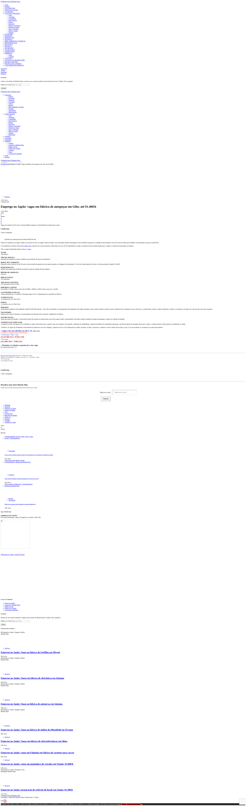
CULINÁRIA (9, 12)
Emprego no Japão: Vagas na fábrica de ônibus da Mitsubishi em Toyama (37, 729)
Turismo (10, 32)
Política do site (12, 147)
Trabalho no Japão (10, 422)
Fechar (124, 804)
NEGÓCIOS (9, 44)
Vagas (10, 55)
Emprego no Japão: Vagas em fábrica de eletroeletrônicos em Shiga (34, 741)
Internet (10, 105)
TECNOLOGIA (10, 50)
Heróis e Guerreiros (14, 25)
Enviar (3, 624)
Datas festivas (12, 20)
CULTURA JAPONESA (12, 13)
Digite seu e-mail (6, 84)
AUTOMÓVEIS (10, 8)
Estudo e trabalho (10, 410)
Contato (10, 143)
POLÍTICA (8, 46)
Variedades (11, 451)
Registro (7, 6)
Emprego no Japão (10, 408)
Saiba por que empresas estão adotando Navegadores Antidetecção (20, 504)
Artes (10, 15)
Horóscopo (11, 135)
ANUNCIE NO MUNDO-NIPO (15, 60)
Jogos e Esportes (13, 29)
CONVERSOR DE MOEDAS (14, 65)
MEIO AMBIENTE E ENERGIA (15, 41)
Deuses (10, 22)
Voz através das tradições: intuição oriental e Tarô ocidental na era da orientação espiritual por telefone (29, 454)
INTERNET (8, 39)
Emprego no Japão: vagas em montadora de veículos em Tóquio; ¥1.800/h (37, 764)
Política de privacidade (133, 804)
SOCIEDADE (9, 48)
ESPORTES (8, 36)
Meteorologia (12, 112)
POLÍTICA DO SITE (11, 62)
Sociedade (11, 102)
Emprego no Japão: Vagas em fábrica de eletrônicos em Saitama (32, 678)
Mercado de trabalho (11, 415)
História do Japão (13, 27)
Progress (7, 419)
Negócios (11, 100)
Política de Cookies (14, 148)
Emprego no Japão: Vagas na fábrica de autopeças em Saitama (31, 704)
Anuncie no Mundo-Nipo (16, 145)
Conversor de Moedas (15, 154)
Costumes (11, 17)
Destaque (7, 405)
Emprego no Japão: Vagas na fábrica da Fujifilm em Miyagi (30, 652)
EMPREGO (8, 53)
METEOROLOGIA (11, 43)
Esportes (11, 109)
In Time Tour (27, 246)
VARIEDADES (10, 51)
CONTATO (8, 58)
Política (10, 96)
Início (2, 164)
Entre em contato (10, 603)
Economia (11, 98)
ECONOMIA (9, 34)
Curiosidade (12, 18)
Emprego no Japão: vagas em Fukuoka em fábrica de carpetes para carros (37, 752)
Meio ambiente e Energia (16, 107)
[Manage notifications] (5, 801)
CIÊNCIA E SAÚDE (11, 10)
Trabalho (7, 420)
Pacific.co (8, 417)
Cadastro (11, 57)
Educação (11, 24)
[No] (141, 804)
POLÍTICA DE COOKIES (13, 63)
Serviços (6, 164)
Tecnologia (11, 500)
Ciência (10, 103)
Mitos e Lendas (13, 31)
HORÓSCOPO (9, 38)
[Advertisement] (123, 179)
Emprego (7, 407)
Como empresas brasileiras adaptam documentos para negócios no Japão (22, 478)
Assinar (4, 88)
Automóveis (12, 110)
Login (6, 5)
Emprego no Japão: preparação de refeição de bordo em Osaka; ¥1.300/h (37, 790)
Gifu (6, 412)
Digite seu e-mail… (106, 392)
